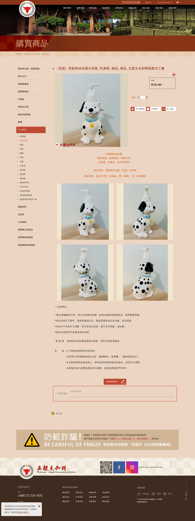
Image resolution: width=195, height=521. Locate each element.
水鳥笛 (23, 166)
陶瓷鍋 (23, 178)
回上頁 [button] (59, 413)
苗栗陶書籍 (23, 84)
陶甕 (20, 122)
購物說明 (133, 8)
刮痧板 (23, 136)
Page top (186, 495)
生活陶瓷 (22, 130)
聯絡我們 (172, 8)
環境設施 (93, 8)
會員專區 (79, 501)
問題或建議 (62, 393)
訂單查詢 (79, 497)
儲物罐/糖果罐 (26, 195)
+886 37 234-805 (30, 496)
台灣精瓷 (22, 222)
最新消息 (80, 8)
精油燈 (23, 174)
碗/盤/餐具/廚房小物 (28, 199)
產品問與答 (112, 382)
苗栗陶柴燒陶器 (25, 237)
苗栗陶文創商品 (25, 230)
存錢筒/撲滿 (25, 191)
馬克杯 (23, 170)
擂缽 (22, 145)
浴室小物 (24, 140)
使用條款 (92, 501)
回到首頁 (106, 497)
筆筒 (22, 157)
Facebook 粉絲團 (119, 467)
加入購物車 (140, 109)
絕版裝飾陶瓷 (24, 114)
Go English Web (164, 2)
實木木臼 (22, 76)
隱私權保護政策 (23, 512)
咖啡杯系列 (24, 182)
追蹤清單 (92, 497)
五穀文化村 (27, 9)
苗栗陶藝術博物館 (26, 245)
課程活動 (146, 8)
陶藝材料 (22, 207)
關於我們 (67, 8)
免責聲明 (106, 492)
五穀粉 (21, 214)
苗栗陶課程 (23, 91)
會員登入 (148, 2)
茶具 (22, 149)
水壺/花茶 (24, 187)
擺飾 (22, 153)
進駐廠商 (106, 8)
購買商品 (119, 8)
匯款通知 (159, 8)
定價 (152, 80)
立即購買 (154, 109)
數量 (134, 97)
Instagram (132, 467)
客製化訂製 (23, 107)
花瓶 (22, 161)
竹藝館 (21, 99)
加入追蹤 (170, 109)
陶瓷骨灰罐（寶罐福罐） (30, 69)
